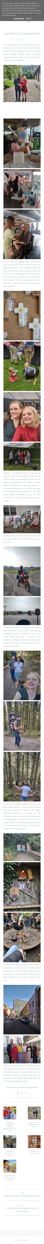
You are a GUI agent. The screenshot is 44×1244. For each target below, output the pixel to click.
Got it (29, 19)
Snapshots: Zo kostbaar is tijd (34, 1152)
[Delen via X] (18, 1093)
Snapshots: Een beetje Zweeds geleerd (34, 1125)
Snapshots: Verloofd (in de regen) (10, 1153)
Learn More (18, 19)
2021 (29, 39)
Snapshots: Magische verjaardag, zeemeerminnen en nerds (9, 1127)
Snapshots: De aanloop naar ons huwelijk (10, 1178)
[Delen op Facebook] (22, 1093)
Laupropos (24, 1240)
